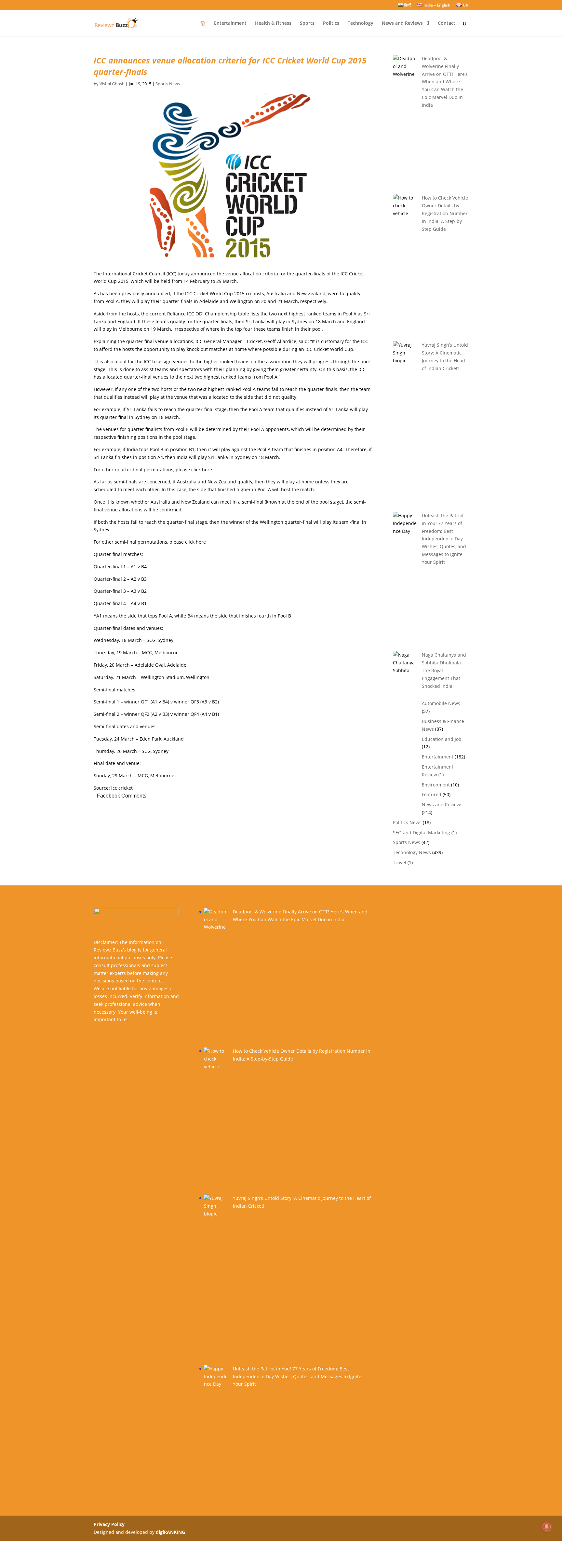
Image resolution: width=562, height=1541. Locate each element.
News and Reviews (402, 23)
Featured (431, 794)
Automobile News (441, 703)
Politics (331, 23)
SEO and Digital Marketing (421, 832)
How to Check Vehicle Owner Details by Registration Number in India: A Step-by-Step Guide (445, 213)
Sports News (167, 84)
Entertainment (230, 23)
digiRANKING (170, 1532)
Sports (307, 23)
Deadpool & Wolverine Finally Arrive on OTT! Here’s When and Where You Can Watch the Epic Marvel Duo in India (445, 81)
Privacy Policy (109, 1524)
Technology (360, 23)
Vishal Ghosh (112, 84)
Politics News (407, 822)
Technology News (412, 852)
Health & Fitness (273, 23)
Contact (446, 23)
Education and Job (442, 739)
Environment (436, 785)
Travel (399, 862)
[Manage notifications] (547, 1526)
